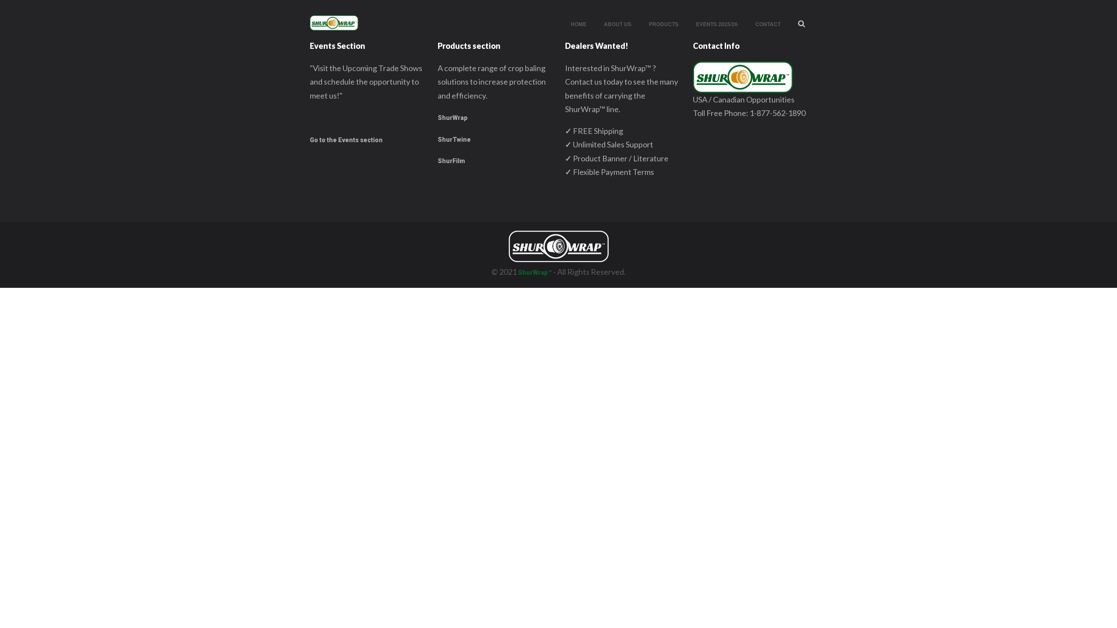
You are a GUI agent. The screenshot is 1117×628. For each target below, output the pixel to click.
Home (578, 24)
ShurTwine (454, 139)
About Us (617, 24)
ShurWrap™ (535, 272)
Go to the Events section (346, 140)
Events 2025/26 (717, 24)
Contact (768, 24)
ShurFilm (451, 160)
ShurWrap (453, 117)
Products (663, 24)
